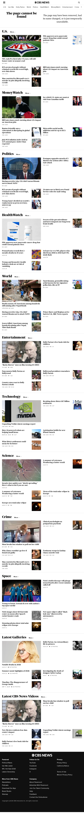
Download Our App (9, 788)
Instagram (33, 769)
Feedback (33, 794)
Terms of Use (61, 772)
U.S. (4, 7)
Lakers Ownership (8, 772)
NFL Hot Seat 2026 (9, 769)
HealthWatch (44, 7)
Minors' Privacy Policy (64, 775)
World (29, 7)
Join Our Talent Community (39, 788)
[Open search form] (79, 2)
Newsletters (6, 782)
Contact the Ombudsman (38, 797)
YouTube (33, 763)
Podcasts (5, 785)
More (12, 32)
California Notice (63, 766)
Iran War (11, 7)
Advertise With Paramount (39, 785)
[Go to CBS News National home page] (42, 2)
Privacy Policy (62, 763)
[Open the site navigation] (16, 2)
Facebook (33, 766)
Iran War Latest (7, 766)
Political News (7, 763)
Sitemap (5, 794)
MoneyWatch (55, 7)
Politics (35, 7)
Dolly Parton (20, 7)
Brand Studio (6, 791)
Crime (77, 7)
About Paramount (36, 782)
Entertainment (67, 7)
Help (31, 791)
